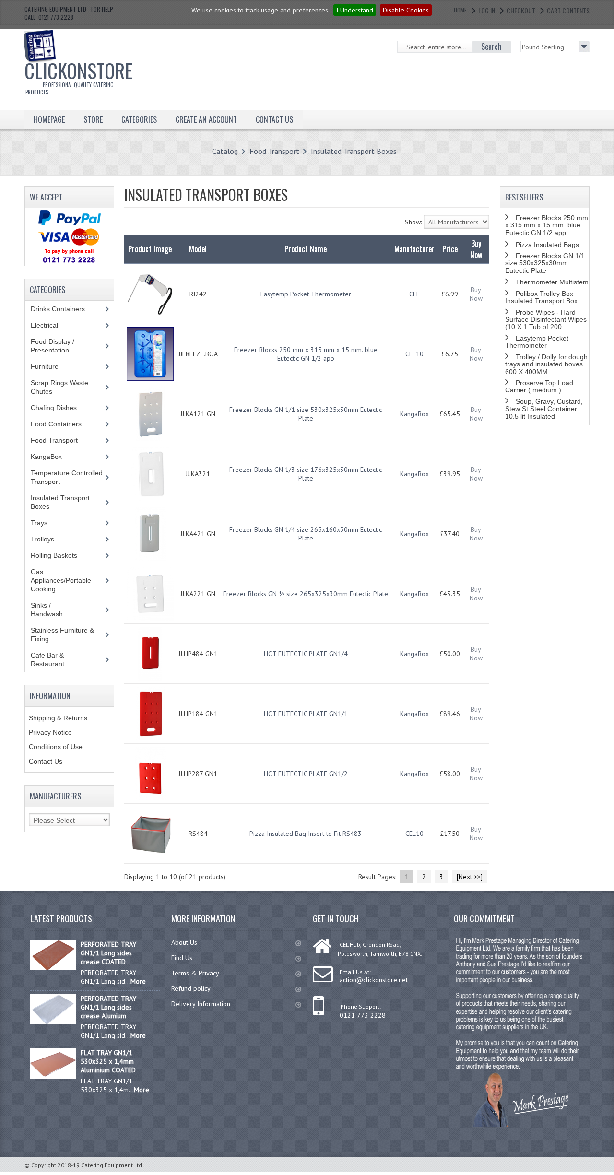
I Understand (354, 10)
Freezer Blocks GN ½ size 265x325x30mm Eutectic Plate (305, 593)
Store (93, 119)
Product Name (305, 249)
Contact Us (45, 761)
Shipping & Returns (58, 718)
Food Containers (65, 424)
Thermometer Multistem (552, 282)
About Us (184, 942)
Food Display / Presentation (57, 346)
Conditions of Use (56, 747)
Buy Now (476, 294)
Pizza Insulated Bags (547, 244)
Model (198, 249)
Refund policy (191, 988)
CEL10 (414, 354)
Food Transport (274, 151)
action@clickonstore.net (374, 979)
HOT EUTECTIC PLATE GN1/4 (306, 653)
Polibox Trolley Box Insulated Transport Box (541, 297)
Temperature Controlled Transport (67, 477)
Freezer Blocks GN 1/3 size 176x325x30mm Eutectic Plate (305, 473)
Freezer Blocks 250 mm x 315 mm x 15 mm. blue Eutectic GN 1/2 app (306, 354)
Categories (139, 119)
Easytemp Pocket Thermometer (305, 294)
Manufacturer (414, 249)
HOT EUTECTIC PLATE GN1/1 (306, 713)
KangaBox (414, 414)
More (138, 981)
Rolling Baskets (59, 555)
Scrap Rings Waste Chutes (59, 387)
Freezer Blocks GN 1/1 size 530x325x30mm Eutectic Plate (305, 414)
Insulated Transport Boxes (354, 151)
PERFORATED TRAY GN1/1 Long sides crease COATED (108, 953)
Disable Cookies (406, 10)
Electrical (53, 325)
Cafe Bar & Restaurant (57, 659)
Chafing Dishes (61, 407)
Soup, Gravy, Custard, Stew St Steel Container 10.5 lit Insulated (544, 409)
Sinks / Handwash (56, 609)
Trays (44, 523)
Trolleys (50, 539)
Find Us (181, 957)
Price (450, 249)
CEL (414, 294)
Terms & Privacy (195, 973)
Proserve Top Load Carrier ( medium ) (539, 386)
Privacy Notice (50, 732)
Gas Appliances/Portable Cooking (61, 580)
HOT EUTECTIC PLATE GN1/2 (306, 773)
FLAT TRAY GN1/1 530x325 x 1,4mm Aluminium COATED (108, 1061)
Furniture (52, 366)
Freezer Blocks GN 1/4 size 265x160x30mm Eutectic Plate (305, 533)
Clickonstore (78, 76)
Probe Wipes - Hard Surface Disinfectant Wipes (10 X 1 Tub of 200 (546, 319)
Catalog (225, 151)
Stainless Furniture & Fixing (62, 634)
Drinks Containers (65, 309)
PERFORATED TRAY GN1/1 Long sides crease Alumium (108, 1007)
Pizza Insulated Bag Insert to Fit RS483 (305, 833)
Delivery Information (200, 1003)
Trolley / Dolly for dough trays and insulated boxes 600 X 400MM (546, 364)
